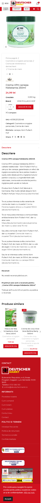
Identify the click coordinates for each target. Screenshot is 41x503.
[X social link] (15, 136)
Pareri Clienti (5, 8)
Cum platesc (7, 409)
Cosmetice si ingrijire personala (19, 61)
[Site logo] (21, 3)
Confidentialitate (9, 439)
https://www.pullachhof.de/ (27, 194)
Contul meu (7, 413)
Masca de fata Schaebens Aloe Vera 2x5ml (11, 331)
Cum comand (8, 401)
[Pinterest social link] (21, 136)
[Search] (38, 9)
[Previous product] (7, 74)
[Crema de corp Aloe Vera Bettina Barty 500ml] (30, 317)
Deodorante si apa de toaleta (30, 344)
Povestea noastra (9, 397)
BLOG (27, 9)
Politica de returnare (10, 431)
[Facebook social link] (12, 136)
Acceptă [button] (8, 499)
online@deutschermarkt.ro (16, 387)
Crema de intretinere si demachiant (16, 65)
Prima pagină (11, 58)
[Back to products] (9, 74)
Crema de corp (30, 336)
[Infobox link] (33, 9)
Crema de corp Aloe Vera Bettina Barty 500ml (30, 331)
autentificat (18, 290)
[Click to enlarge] (6, 46)
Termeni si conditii (9, 435)
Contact (16, 9)
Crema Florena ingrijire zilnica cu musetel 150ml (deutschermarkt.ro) (19, 207)
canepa (17, 130)
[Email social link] (18, 136)
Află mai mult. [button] (29, 493)
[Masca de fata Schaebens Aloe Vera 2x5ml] (11, 317)
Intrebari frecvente (10, 427)
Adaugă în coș (24, 107)
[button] (10, 346)
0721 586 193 (14, 385)
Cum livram (7, 405)
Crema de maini (15, 69)
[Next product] (12, 74)
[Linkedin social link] (24, 136)
